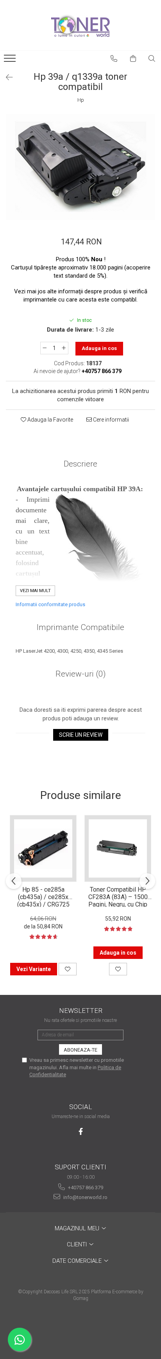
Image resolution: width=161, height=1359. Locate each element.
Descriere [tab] (80, 464)
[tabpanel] (80, 167)
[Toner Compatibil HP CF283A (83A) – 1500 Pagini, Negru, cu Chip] (117, 848)
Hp (80, 100)
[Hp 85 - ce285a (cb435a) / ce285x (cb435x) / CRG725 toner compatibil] (43, 848)
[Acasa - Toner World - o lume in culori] (80, 25)
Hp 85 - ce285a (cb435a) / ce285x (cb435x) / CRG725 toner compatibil (43, 896)
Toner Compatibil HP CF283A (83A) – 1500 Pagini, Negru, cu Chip (118, 896)
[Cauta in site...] (152, 58)
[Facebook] (81, 1131)
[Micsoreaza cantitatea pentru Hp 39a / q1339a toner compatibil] (44, 348)
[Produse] (11, 60)
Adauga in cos (99, 348)
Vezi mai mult (35, 590)
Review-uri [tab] (80, 674)
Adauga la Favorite (49, 419)
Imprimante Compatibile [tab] (80, 627)
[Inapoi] (6, 77)
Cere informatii (110, 419)
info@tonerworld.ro (84, 1197)
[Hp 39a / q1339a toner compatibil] (80, 167)
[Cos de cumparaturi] (133, 58)
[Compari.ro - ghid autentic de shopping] (80, 1328)
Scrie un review (80, 735)
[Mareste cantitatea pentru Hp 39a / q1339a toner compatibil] (64, 348)
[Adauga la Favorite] (68, 969)
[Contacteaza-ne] (114, 58)
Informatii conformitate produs (50, 604)
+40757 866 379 (85, 1187)
